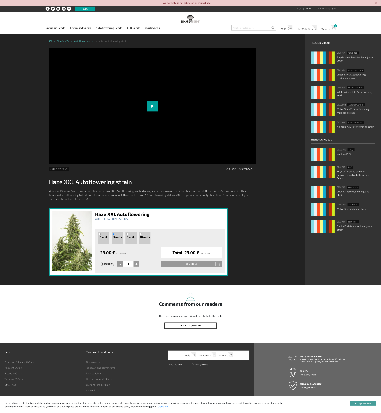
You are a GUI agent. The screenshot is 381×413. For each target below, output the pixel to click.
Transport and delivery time (100, 367)
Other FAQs (10, 384)
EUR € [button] (330, 8)
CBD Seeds (133, 27)
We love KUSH (344, 154)
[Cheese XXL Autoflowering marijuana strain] (323, 75)
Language (300, 8)
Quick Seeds (152, 27)
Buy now (191, 264)
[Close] (376, 3)
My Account (303, 28)
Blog (85, 8)
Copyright (91, 390)
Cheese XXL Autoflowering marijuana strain (351, 76)
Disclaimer (91, 362)
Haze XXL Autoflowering (122, 214)
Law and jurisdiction (97, 384)
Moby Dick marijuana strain (351, 208)
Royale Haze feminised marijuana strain (355, 59)
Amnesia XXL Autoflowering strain (355, 126)
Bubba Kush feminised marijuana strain (354, 228)
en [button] (307, 8)
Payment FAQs (12, 367)
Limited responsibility (97, 379)
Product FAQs (11, 373)
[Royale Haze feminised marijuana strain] (323, 57)
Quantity (107, 263)
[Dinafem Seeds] (190, 19)
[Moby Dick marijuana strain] (323, 209)
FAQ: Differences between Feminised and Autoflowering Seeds (353, 174)
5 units (131, 237)
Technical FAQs (12, 379)
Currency (322, 8)
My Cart (325, 28)
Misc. (351, 150)
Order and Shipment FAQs (18, 362)
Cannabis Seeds (55, 27)
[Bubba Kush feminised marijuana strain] (323, 226)
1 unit (103, 237)
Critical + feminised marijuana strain (353, 193)
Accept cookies (363, 403)
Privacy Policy (93, 373)
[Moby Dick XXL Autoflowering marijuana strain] (323, 109)
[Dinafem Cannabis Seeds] (50, 41)
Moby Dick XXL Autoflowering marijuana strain (353, 111)
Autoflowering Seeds (109, 27)
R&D (350, 167)
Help (283, 28)
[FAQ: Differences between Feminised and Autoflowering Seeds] (323, 172)
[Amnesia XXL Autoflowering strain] (323, 127)
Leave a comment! (190, 326)
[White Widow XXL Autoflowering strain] (323, 92)
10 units (145, 237)
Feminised (352, 53)
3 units (117, 237)
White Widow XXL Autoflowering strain (354, 93)
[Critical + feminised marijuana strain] (323, 192)
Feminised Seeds (80, 27)
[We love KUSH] (323, 154)
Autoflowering (58, 169)
